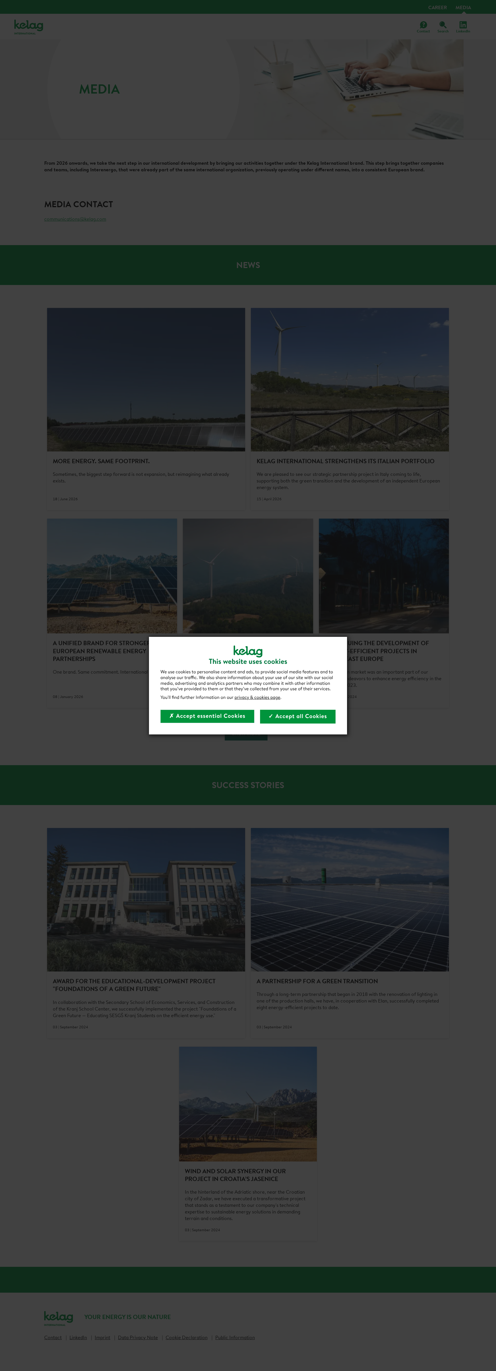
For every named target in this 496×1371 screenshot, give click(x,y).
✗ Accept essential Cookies (207, 716)
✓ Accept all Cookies (298, 716)
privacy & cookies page (257, 697)
